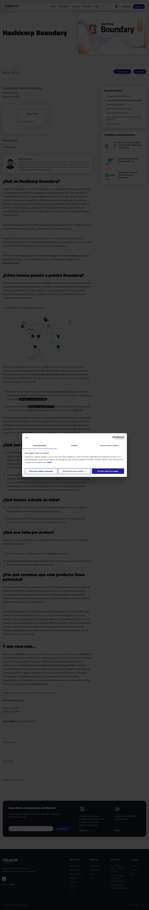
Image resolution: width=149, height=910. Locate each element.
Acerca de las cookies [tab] (109, 445)
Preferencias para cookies (73, 471)
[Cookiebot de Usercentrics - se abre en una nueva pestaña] (114, 437)
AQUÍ (49, 462)
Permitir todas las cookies (108, 471)
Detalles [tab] (74, 445)
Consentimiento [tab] (39, 445)
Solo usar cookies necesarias (41, 471)
